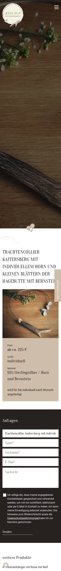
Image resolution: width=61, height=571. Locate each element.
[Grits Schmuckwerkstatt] (13, 25)
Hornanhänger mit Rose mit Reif (27, 567)
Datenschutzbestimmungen (23, 518)
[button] (6, 565)
